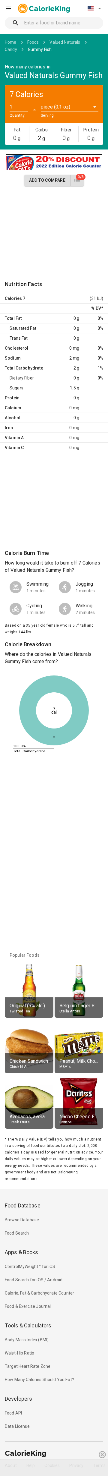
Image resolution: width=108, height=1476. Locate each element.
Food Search (17, 1233)
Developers (18, 1399)
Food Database (22, 1205)
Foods (33, 42)
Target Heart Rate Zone (27, 1366)
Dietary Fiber (22, 378)
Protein (12, 397)
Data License (17, 1426)
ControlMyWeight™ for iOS (30, 1266)
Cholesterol (16, 348)
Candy (11, 49)
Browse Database (22, 1219)
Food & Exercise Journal (28, 1306)
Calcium (13, 407)
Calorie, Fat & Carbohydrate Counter (39, 1293)
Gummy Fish (40, 49)
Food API (13, 1413)
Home (10, 42)
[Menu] (8, 8)
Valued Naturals (65, 42)
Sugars (16, 388)
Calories (13, 298)
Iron (9, 427)
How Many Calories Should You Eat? (39, 1379)
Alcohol (12, 417)
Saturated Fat (23, 328)
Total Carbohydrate (24, 368)
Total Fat (13, 318)
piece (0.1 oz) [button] (55, 107)
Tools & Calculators (28, 1325)
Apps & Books (21, 1252)
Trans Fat (19, 338)
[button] (94, 8)
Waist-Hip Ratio (19, 1353)
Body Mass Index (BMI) (27, 1339)
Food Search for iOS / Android (33, 1279)
